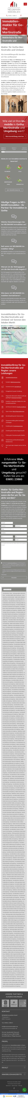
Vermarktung (17, 386)
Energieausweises (18, 426)
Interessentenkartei (16, 397)
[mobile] (25, 4)
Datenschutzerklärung (12, 562)
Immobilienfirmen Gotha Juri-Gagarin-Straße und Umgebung (14, 903)
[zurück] (3, 1003)
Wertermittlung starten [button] (15, 136)
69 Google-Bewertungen (21, 1096)
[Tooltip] (26, 1094)
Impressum (8, 1085)
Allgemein (3, 148)
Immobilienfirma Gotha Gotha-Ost (16, 600)
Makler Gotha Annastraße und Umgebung (11, 984)
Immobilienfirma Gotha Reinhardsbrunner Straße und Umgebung (14, 767)
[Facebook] (21, 15)
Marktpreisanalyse (15, 382)
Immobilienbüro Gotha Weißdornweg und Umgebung (14, 816)
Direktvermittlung (21, 407)
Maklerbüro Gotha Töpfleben (9, 599)
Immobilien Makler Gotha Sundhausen (13, 595)
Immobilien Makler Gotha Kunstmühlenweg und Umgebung (14, 948)
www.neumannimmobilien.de (9, 1028)
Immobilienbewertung (11, 377)
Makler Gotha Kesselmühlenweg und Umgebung (13, 670)
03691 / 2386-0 (12, 15)
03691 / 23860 (24, 1090)
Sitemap (20, 1085)
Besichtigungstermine (18, 411)
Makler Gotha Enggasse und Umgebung (16, 920)
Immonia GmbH (16, 1083)
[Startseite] (14, 6)
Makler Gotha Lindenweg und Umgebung (13, 904)
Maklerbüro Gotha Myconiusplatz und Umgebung (13, 672)
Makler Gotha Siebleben (20, 597)
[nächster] (24, 1003)
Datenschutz (15, 1085)
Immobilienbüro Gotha (7, 593)
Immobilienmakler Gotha (14, 1090)
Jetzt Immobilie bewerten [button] (13, 190)
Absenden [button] (14, 577)
